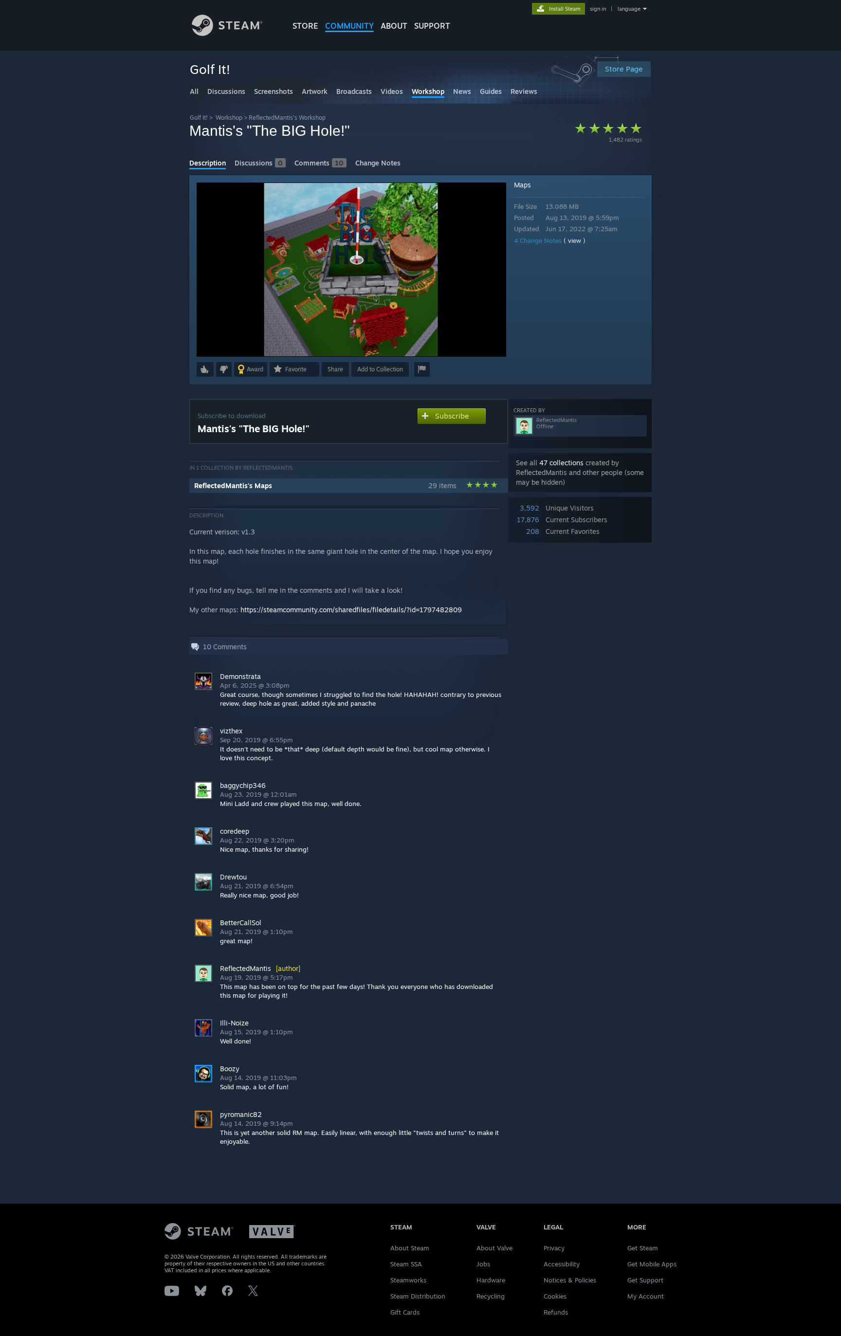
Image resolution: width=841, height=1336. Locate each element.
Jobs (483, 1264)
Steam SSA (406, 1264)
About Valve (494, 1248)
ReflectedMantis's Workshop (287, 117)
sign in (598, 8)
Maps (522, 185)
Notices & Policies (570, 1280)
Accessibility (562, 1264)
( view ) (574, 240)
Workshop (229, 117)
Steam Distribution (417, 1296)
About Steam (409, 1248)
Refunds (556, 1312)
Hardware (490, 1280)
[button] (205, 369)
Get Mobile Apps (651, 1264)
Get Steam (642, 1248)
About (394, 26)
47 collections (561, 462)
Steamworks (408, 1280)
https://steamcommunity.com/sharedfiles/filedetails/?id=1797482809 (351, 609)
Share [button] (335, 369)
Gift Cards (405, 1312)
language (629, 8)
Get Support (645, 1280)
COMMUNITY (349, 26)
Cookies (555, 1296)
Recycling (490, 1296)
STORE (305, 26)
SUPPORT (432, 26)
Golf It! (199, 117)
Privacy (554, 1248)
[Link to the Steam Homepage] (227, 33)
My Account (645, 1296)
